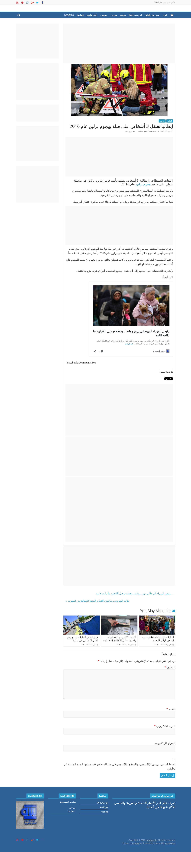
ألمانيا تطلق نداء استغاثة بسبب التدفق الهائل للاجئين (158, 639)
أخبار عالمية (91, 15)
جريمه (162, 121)
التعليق (170, 667)
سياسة (123, 15)
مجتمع (104, 15)
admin (141, 131)
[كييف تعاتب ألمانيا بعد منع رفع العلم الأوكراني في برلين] (81, 618)
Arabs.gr (104, 807)
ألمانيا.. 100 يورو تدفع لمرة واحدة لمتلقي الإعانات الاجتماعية (119, 639)
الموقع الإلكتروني (165, 743)
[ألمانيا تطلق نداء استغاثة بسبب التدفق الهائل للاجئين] (157, 618)
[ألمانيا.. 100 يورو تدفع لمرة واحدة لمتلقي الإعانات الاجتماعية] (119, 618)
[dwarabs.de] (172, 15)
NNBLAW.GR (102, 802)
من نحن (72, 807)
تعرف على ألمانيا (153, 15)
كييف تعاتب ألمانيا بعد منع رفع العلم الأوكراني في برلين (82, 639)
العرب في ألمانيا (135, 15)
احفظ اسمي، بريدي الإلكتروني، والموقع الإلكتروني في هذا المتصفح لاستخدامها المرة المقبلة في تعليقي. (119, 766)
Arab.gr (104, 811)
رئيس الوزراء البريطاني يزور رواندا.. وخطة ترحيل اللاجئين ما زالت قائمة (135, 593)
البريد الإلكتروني (164, 726)
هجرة (114, 15)
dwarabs (69, 15)
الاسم (170, 709)
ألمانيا (165, 15)
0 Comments (151, 131)
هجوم (146, 184)
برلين (139, 184)
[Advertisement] (119, 43)
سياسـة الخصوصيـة (68, 802)
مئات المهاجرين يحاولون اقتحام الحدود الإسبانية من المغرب (97, 600)
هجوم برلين (128, 131)
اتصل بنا (80, 15)
